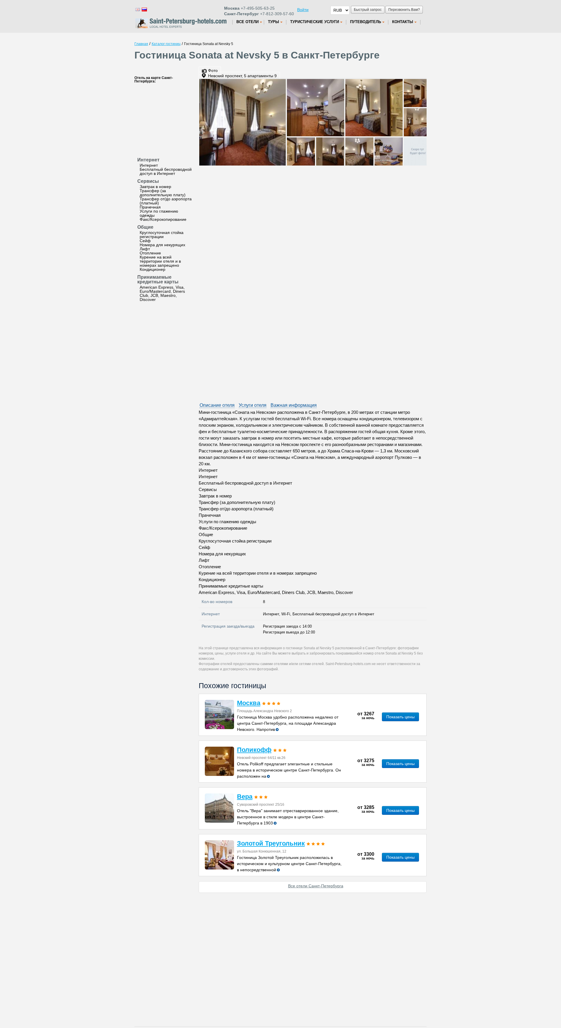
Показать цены (400, 716)
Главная (141, 44)
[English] (137, 9)
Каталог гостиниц (166, 44)
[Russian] (144, 9)
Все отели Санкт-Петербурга (315, 886)
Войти (303, 9)
